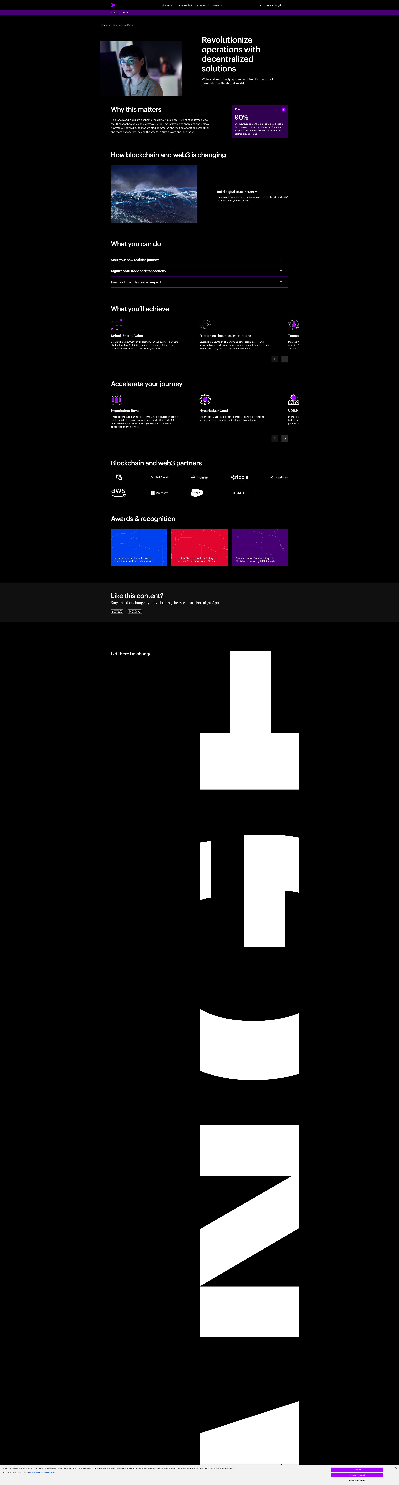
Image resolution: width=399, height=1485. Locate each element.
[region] (199, 1475)
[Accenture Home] (119, 5)
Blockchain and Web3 (119, 13)
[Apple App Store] (117, 611)
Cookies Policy (34, 1472)
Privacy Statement (48, 1472)
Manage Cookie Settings (357, 1480)
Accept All (357, 1469)
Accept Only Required (357, 1475)
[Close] (395, 1467)
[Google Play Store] (135, 611)
